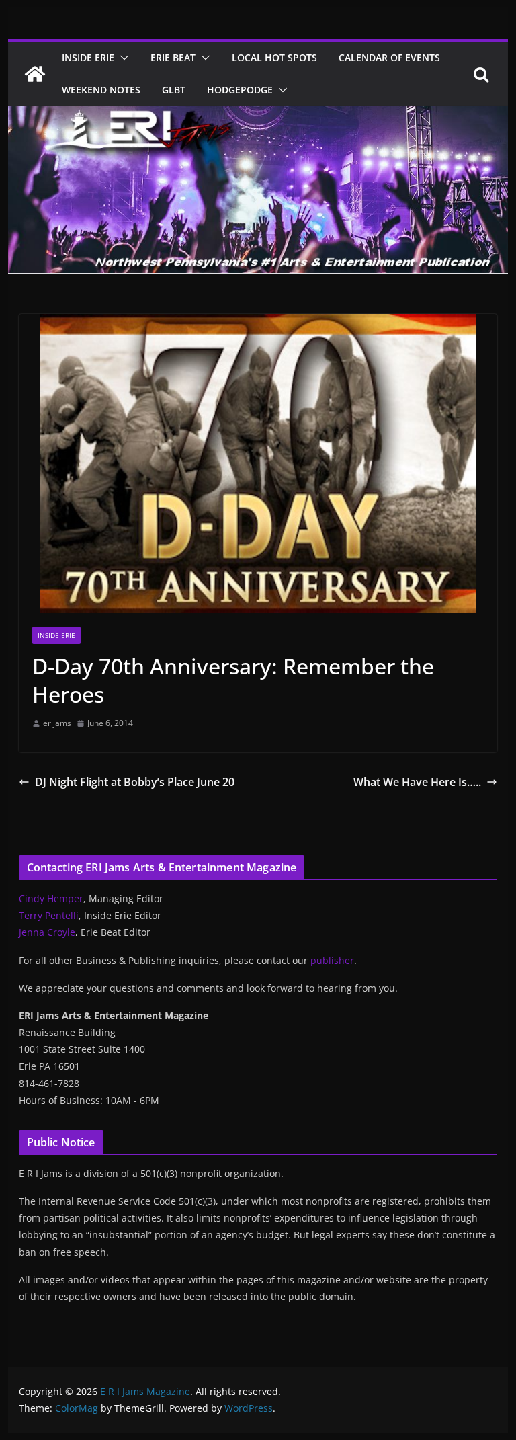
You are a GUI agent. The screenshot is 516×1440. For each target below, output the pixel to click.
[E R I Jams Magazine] (35, 74)
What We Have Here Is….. (417, 781)
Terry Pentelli (49, 915)
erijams (57, 723)
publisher (332, 960)
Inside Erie (88, 57)
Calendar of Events (389, 57)
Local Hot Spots (274, 57)
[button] (121, 57)
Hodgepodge (240, 89)
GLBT (173, 89)
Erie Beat (173, 57)
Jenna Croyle (47, 932)
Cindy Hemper (51, 898)
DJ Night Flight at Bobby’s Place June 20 (134, 781)
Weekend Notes (101, 89)
